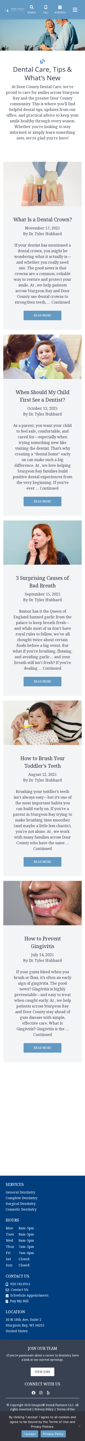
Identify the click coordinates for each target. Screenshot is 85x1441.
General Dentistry (20, 1192)
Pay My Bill (19, 1301)
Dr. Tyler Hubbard (45, 233)
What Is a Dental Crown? (42, 219)
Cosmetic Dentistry (21, 1209)
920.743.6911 (20, 1284)
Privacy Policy (44, 1409)
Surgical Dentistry (21, 1203)
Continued (60, 302)
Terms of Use (66, 1409)
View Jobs (42, 1372)
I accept (30, 1434)
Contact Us (19, 1289)
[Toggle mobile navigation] (74, 9)
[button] (35, 1393)
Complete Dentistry (21, 1198)
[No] (79, 1426)
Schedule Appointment (28, 1295)
